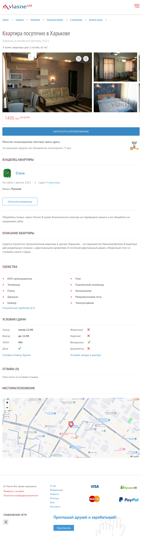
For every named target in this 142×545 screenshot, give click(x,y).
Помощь (54, 499)
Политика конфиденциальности (20, 495)
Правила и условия (13, 491)
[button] (71, 424)
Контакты (55, 507)
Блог (52, 503)
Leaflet (135, 456)
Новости (54, 494)
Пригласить (64, 528)
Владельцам (56, 490)
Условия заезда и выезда (85, 355)
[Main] (17, 7)
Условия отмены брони (16, 355)
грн (17, 118)
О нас (53, 486)
